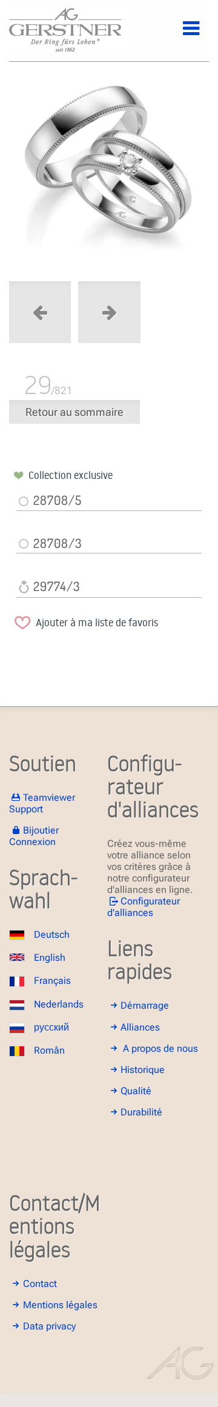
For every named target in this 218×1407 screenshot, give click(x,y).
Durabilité (141, 1112)
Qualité (136, 1091)
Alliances (140, 1027)
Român (49, 1050)
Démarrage (145, 1005)
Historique (143, 1069)
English (49, 957)
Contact (40, 1283)
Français (52, 980)
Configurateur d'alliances (143, 906)
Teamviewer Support (42, 803)
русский (51, 1027)
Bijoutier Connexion (34, 835)
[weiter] (109, 174)
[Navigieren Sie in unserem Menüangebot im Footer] (181, 35)
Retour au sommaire (74, 412)
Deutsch (52, 934)
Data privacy (49, 1326)
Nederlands (59, 1004)
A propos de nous (160, 1048)
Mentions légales (60, 1305)
